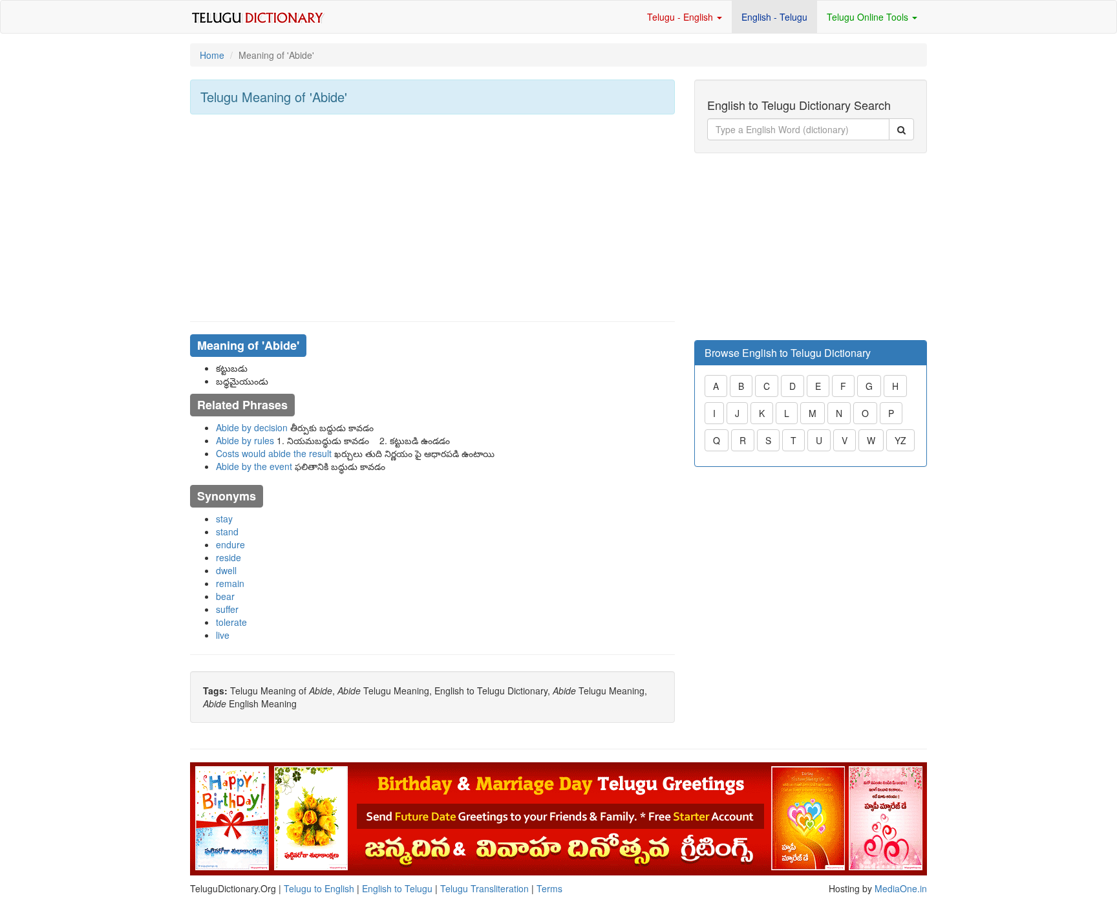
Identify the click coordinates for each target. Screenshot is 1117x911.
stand (227, 531)
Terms (549, 888)
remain (230, 583)
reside (228, 557)
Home (212, 54)
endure (230, 544)
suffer (227, 609)
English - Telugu (774, 16)
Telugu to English (319, 888)
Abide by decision (252, 427)
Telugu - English (681, 16)
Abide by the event (254, 466)
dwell (226, 570)
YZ (900, 440)
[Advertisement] (432, 217)
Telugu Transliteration (484, 888)
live (222, 634)
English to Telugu (397, 888)
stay (224, 518)
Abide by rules (245, 440)
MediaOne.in (901, 888)
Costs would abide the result (274, 453)
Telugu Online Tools (869, 16)
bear (225, 596)
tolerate (231, 622)
